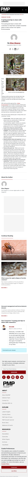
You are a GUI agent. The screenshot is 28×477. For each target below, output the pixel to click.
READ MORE (4, 287)
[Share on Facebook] (10, 49)
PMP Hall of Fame (7, 417)
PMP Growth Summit (8, 420)
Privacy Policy (2, 476)
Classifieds (5, 444)
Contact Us (5, 400)
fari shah (11, 326)
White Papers (6, 439)
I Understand (14, 467)
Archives (4, 442)
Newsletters (5, 434)
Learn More (14, 471)
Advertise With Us (7, 403)
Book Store (5, 422)
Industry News (6, 414)
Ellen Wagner (15, 43)
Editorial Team (6, 397)
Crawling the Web (5, 17)
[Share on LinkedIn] (15, 49)
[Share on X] (13, 49)
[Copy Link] (18, 49)
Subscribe (14, 372)
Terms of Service (9, 476)
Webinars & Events (7, 425)
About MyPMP (6, 395)
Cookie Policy (5, 464)
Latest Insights (6, 411)
